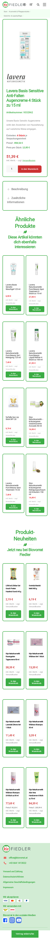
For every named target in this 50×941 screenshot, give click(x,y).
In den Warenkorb (29, 169)
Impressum (8, 887)
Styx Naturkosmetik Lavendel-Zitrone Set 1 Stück (13, 725)
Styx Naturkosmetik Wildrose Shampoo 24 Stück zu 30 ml (13, 793)
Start (5, 12)
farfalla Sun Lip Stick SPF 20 (12, 418)
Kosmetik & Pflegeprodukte (19, 12)
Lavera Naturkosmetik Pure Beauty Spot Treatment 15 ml (13, 486)
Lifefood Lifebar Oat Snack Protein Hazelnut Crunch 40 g (13, 589)
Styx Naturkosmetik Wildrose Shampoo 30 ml (36, 725)
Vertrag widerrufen (25, 934)
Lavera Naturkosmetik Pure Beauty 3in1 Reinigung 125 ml (13, 354)
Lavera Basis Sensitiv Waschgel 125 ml (13, 287)
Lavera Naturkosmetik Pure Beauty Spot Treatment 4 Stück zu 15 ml (36, 289)
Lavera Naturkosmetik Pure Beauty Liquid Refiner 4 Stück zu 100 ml (35, 355)
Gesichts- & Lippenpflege (13, 16)
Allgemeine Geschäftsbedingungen (19, 882)
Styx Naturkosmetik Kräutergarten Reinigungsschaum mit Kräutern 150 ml (36, 488)
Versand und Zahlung (12, 871)
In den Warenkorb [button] (13, 308)
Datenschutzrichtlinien (13, 876)
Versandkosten (28, 160)
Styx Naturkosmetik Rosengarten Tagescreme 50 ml (13, 657)
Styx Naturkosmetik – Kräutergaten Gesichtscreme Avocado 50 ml (36, 421)
